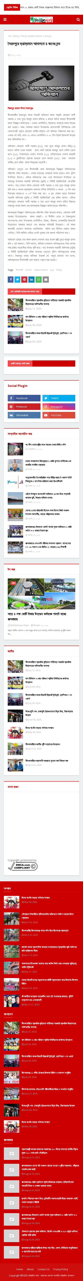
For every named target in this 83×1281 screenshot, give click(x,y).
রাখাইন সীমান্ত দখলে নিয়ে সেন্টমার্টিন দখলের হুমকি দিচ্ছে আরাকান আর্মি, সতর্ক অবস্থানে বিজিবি (50, 1200)
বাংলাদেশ (28, 270)
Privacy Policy (60, 1269)
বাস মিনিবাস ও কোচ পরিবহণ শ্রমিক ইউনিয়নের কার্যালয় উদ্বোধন (47, 318)
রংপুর (52, 270)
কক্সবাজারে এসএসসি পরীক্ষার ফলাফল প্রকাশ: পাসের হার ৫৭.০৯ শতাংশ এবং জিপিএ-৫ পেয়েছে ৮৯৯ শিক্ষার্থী (48, 545)
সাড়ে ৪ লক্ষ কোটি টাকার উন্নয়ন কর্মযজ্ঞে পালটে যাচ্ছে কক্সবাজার (37, 616)
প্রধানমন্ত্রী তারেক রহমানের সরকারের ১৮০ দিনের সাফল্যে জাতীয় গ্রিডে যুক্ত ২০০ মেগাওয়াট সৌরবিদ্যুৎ (50, 1151)
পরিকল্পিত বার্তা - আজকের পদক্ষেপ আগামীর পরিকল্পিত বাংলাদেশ (51, 1275)
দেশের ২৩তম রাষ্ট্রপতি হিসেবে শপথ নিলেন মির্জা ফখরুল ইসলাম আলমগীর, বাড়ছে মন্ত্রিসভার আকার (47, 512)
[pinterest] (24, 406)
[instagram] (58, 406)
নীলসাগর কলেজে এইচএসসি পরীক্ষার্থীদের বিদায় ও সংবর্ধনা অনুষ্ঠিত (47, 1089)
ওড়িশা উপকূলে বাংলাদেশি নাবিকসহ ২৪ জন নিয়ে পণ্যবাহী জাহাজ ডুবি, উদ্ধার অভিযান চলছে (47, 495)
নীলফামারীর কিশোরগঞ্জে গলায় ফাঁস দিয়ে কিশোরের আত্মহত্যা (45, 930)
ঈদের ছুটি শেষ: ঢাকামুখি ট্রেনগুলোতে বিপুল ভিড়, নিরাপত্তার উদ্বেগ (49, 713)
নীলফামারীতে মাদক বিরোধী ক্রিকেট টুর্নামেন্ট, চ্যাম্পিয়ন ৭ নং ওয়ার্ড (48, 335)
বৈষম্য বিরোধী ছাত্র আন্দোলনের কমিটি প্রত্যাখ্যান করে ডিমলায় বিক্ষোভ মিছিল (50, 981)
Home (19, 1269)
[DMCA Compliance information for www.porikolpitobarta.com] (23, 869)
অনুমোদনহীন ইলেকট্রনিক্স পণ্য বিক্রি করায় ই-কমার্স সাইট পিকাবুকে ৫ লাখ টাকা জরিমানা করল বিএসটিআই (48, 479)
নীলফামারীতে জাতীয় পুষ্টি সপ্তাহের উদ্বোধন (42, 744)
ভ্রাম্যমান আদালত (41, 270)
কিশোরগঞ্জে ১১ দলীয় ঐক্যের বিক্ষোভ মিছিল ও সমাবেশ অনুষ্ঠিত (46, 1072)
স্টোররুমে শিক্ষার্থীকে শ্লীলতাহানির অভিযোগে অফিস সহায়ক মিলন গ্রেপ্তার (48, 916)
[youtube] (58, 415)
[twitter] (58, 398)
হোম (9, 36)
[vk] (24, 415)
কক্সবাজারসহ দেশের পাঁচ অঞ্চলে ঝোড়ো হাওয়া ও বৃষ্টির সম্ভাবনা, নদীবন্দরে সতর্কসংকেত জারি (50, 1167)
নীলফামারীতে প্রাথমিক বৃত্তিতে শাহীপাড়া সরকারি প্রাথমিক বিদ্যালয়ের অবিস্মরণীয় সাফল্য (48, 302)
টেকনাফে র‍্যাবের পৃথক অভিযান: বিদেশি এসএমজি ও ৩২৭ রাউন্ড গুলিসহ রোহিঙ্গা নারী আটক (50, 1233)
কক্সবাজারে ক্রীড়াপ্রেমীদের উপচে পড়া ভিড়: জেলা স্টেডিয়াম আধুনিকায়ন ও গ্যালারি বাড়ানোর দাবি (50, 1249)
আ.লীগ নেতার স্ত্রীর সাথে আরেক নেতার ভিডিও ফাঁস (45, 444)
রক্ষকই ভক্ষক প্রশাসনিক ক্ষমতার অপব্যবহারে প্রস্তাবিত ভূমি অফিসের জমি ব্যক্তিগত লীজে (49, 949)
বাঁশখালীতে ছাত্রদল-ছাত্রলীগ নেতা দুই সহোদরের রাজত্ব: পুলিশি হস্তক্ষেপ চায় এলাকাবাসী (47, 998)
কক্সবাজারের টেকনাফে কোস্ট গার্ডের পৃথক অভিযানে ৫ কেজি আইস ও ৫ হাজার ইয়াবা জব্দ (48, 528)
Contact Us (43, 1269)
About (30, 1269)
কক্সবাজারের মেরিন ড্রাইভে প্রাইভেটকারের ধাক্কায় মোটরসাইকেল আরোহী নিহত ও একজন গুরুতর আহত (48, 1184)
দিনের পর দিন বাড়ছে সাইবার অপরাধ (39, 727)
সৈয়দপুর (16, 36)
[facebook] (24, 398)
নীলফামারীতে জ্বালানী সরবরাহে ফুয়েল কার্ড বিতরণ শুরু (46, 760)
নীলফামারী (19, 270)
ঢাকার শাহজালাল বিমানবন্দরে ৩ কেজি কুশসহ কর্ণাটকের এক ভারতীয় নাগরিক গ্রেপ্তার (48, 463)
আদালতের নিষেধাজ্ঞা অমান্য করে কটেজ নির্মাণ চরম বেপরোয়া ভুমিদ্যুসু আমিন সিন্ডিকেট (49, 965)
